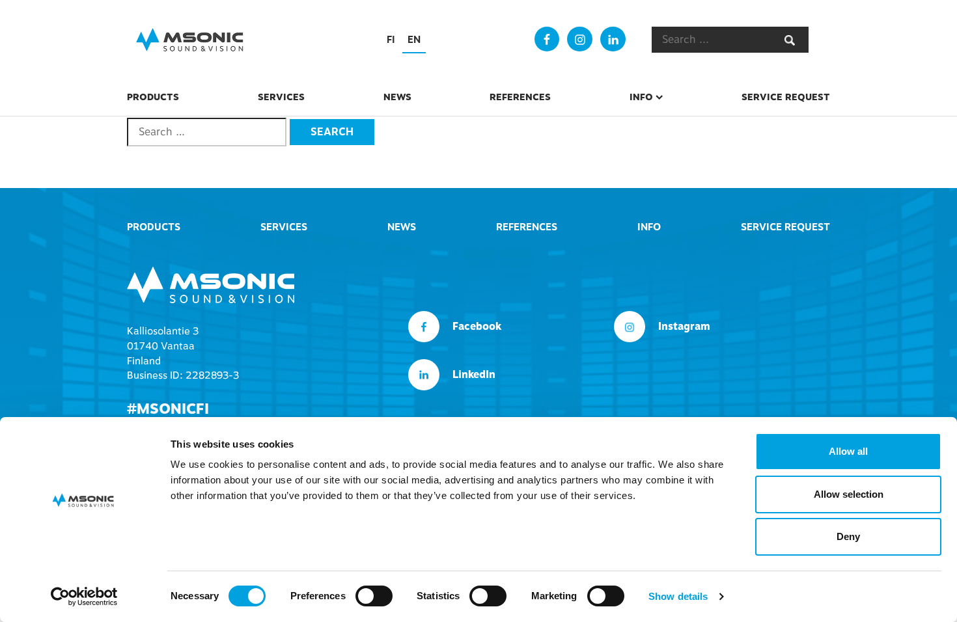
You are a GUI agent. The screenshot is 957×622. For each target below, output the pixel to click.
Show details (678, 596)
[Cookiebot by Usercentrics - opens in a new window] (84, 596)
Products (153, 97)
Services (281, 97)
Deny (848, 536)
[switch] (374, 596)
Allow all (848, 451)
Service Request (786, 97)
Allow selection (848, 494)
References (520, 97)
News (397, 97)
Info (641, 97)
